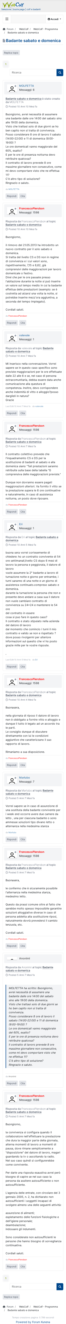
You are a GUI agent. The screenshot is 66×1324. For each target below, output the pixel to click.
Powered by (23, 1322)
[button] (54, 19)
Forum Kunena (41, 1322)
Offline (15, 86)
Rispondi (11, 196)
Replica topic (11, 52)
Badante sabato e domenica (23, 98)
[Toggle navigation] (7, 19)
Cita (22, 196)
